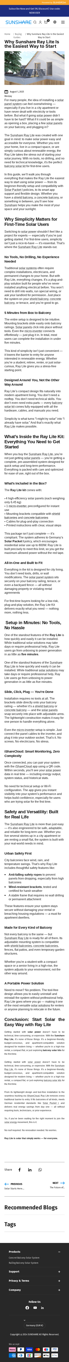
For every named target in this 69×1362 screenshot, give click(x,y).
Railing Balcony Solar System (23, 1263)
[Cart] (45, 22)
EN (55, 22)
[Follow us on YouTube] (35, 1308)
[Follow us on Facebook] (27, 1308)
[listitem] (19, 1169)
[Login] (40, 22)
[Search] (35, 22)
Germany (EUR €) (34, 1325)
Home (7, 34)
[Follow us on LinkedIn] (42, 1308)
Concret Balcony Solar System (24, 1258)
